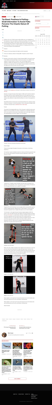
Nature (10, 319)
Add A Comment (17, 378)
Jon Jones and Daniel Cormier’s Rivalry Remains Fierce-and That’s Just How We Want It (28, 352)
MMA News (9, 10)
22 (46, 42)
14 (44, 40)
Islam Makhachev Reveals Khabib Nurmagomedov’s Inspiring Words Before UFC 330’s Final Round (17, 352)
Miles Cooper (19, 16)
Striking (28, 319)
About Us (15, 394)
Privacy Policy (34, 398)
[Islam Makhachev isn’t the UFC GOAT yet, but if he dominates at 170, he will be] (28, 362)
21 (44, 42)
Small (25, 319)
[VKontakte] (3, 56)
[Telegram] (3, 58)
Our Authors (21, 394)
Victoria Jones (15, 371)
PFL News (4, 10)
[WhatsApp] (3, 53)
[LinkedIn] (3, 37)
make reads (24, 104)
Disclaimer (33, 396)
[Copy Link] (3, 45)
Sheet (22, 319)
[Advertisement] (32, 5)
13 (42, 40)
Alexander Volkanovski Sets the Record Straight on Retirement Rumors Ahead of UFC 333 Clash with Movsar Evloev (6, 369)
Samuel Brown (15, 356)
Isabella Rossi (26, 356)
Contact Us (27, 394)
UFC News (14, 10)
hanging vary (13, 90)
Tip (31, 319)
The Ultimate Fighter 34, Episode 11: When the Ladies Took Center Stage (17, 368)
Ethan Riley (25, 371)
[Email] (3, 43)
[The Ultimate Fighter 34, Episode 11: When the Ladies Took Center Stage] (17, 362)
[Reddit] (3, 51)
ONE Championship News (22, 10)
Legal (32, 394)
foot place (10, 214)
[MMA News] (4, 5)
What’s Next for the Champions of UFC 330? (6, 351)
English (37, 16)
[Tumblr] (3, 48)
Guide (7, 319)
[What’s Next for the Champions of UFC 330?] (6, 346)
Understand (4, 320)
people (14, 319)
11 (38, 40)
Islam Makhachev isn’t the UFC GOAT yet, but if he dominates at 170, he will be (28, 368)
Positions (18, 319)
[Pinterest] (3, 40)
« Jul (36, 47)
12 (40, 40)
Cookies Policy (34, 395)
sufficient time (18, 104)
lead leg (5, 91)
